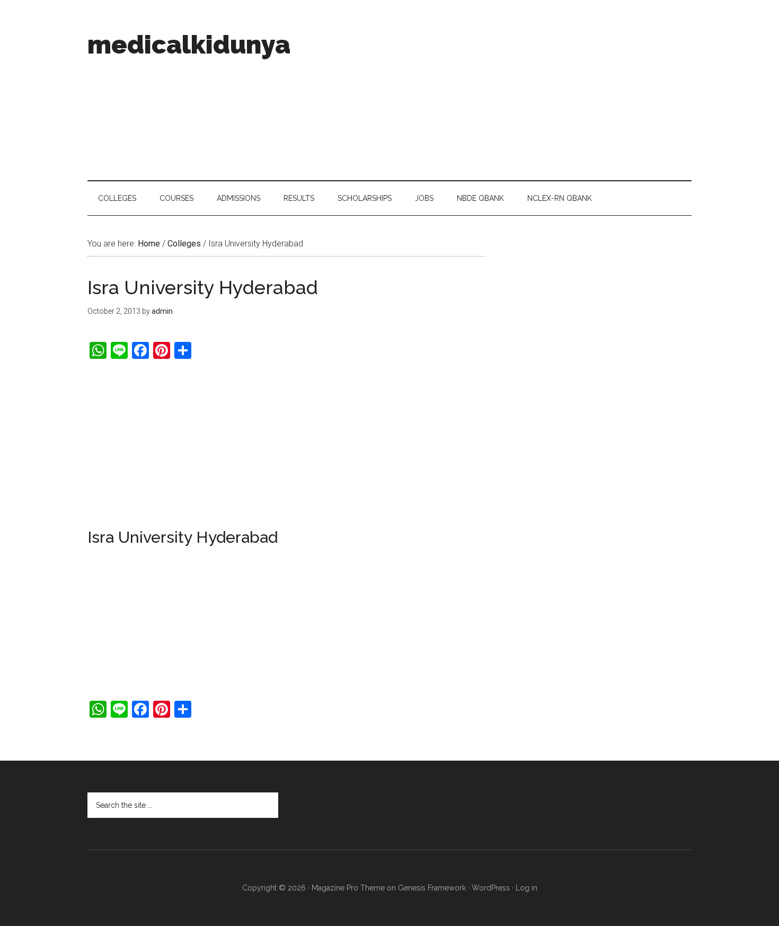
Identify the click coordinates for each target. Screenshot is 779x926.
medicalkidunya (188, 44)
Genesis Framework (432, 888)
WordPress (491, 888)
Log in (526, 888)
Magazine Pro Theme (348, 888)
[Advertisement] (499, 90)
